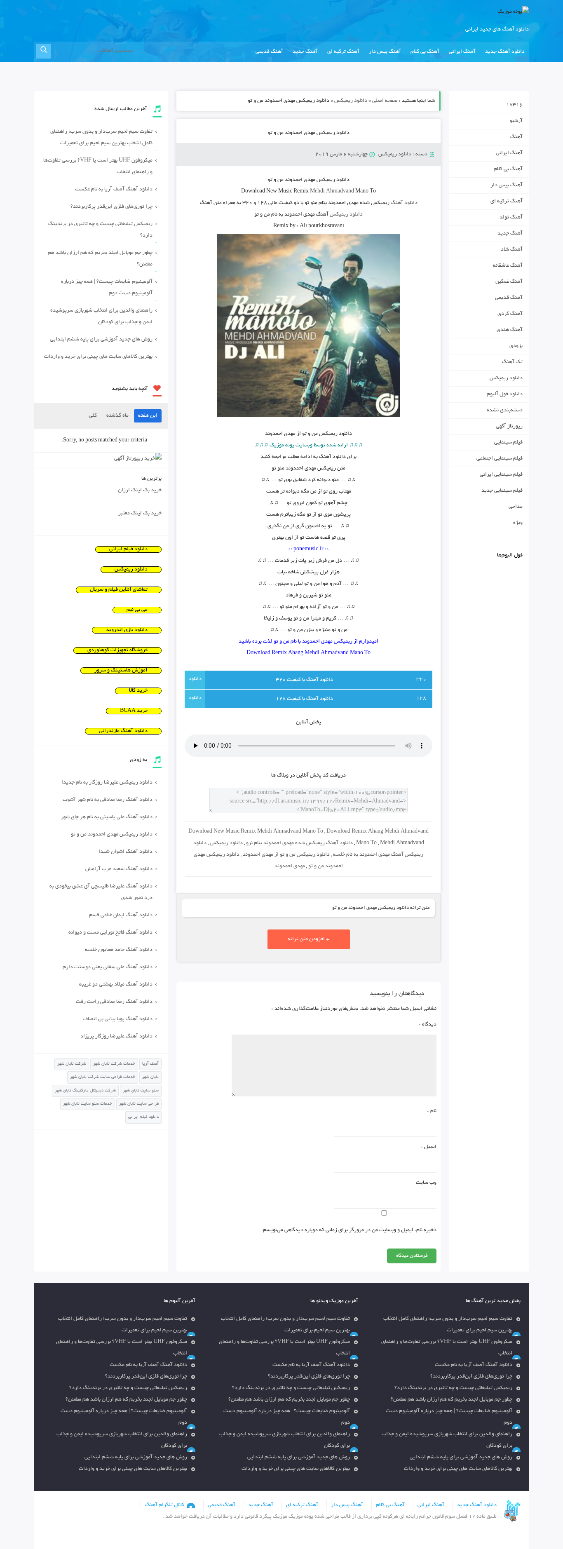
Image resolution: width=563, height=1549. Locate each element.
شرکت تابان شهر (71, 1064)
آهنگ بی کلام (425, 52)
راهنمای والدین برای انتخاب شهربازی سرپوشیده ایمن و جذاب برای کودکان (101, 316)
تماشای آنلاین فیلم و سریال (119, 590)
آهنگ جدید (305, 52)
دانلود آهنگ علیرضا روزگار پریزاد (116, 1037)
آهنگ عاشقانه (508, 266)
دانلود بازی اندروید (127, 630)
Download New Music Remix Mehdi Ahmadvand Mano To (255, 832)
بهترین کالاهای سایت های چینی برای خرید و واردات (98, 357)
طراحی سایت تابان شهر (139, 1104)
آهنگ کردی (510, 314)
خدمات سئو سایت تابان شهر (87, 1104)
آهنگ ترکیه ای (343, 52)
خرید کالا (138, 691)
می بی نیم (137, 610)
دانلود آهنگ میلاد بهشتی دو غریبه (115, 985)
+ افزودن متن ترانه (309, 939)
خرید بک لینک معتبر (140, 513)
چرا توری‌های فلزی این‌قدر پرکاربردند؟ (111, 207)
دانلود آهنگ (404, 203)
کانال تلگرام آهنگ (164, 1505)
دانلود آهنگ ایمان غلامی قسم (120, 915)
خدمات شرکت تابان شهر (114, 1064)
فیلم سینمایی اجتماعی (499, 459)
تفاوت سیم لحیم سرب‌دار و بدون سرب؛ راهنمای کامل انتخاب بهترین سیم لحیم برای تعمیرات (101, 137)
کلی (93, 416)
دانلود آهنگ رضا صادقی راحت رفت (114, 1002)
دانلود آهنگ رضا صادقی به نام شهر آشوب (107, 800)
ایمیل (428, 1147)
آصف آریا (150, 1064)
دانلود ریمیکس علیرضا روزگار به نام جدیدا (106, 783)
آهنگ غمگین (509, 282)
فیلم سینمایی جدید (502, 491)
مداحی (516, 507)
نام (431, 1111)
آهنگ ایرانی (462, 52)
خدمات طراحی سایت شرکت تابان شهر (102, 1077)
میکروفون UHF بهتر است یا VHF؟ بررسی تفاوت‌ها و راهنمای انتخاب (97, 166)
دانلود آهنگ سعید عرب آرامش (118, 869)
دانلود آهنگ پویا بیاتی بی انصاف (117, 1019)
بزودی (516, 346)
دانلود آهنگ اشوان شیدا (125, 852)
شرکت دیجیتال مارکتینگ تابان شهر (85, 1091)
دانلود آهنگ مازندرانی (123, 731)
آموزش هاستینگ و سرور (121, 671)
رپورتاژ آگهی (509, 426)
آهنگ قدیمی (269, 52)
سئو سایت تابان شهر (141, 1091)
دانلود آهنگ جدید (505, 52)
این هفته (147, 416)
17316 (514, 105)
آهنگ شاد (512, 250)
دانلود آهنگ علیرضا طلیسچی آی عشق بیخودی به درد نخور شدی (100, 892)
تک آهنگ (512, 362)
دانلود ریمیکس (350, 101)
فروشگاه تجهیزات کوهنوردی (117, 650)
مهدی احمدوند (289, 866)
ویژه (518, 523)
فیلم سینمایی (508, 443)
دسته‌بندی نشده (505, 410)
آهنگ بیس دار (385, 52)
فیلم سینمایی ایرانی (501, 475)
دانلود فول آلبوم (505, 394)
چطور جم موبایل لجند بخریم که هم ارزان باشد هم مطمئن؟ (100, 259)
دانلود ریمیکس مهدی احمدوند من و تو (309, 133)
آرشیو (516, 121)
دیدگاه (427, 1025)
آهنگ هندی (510, 330)
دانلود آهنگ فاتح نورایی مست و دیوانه (110, 933)
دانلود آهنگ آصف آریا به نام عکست (113, 189)
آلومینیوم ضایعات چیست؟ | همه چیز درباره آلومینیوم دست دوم (106, 287)
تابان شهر (150, 1077)
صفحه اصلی (385, 101)
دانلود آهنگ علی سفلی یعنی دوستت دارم (107, 967)
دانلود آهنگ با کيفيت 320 (304, 680)
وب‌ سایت (426, 1183)
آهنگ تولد (511, 218)
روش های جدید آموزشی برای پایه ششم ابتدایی (101, 340)
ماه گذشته (117, 416)
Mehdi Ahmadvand (332, 192)
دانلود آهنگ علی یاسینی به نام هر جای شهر (106, 817)
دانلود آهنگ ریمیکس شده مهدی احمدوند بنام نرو (299, 843)
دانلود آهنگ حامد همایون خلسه (118, 950)
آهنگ (516, 137)
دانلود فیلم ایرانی (128, 549)
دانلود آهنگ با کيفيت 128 (304, 699)
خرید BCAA (134, 711)
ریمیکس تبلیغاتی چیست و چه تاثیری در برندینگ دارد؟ (100, 230)
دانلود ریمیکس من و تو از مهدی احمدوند (286, 855)
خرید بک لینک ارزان (140, 490)
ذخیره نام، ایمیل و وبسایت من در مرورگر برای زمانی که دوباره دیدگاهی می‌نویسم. (348, 1230)
